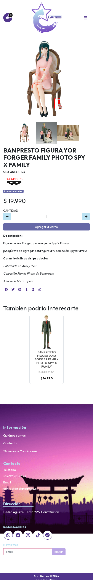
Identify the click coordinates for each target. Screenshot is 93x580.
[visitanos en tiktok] (37, 535)
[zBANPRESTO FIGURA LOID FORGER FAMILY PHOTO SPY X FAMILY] (46, 332)
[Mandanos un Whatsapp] (8, 535)
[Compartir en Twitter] (13, 289)
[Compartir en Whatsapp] (40, 289)
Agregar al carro (46, 227)
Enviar (59, 552)
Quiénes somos (14, 435)
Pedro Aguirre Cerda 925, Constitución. (31, 512)
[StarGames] (46, 18)
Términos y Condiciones (20, 451)
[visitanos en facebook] (17, 535)
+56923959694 (14, 476)
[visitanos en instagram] (27, 535)
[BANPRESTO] (14, 181)
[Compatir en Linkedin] (33, 289)
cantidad (10, 211)
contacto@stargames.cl (20, 488)
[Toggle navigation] (85, 17)
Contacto (10, 443)
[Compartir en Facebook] (6, 289)
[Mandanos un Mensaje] (47, 535)
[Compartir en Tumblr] (26, 289)
